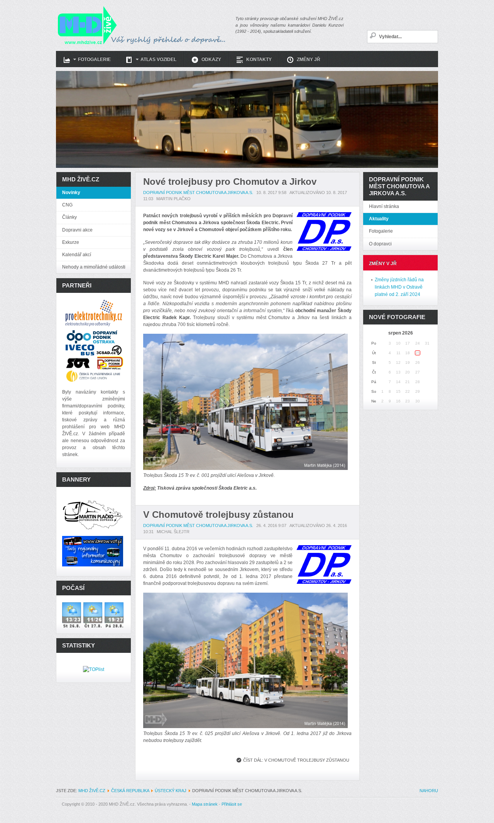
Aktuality (379, 218)
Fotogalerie (381, 231)
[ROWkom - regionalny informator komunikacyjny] (92, 550)
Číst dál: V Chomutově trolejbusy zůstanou (296, 760)
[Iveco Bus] (79, 349)
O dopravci (380, 244)
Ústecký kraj (170, 790)
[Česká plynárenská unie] (94, 376)
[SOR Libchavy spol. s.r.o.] (77, 362)
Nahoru (429, 790)
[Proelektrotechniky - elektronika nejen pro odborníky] (93, 315)
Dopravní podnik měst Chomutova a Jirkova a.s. (198, 192)
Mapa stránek (205, 804)
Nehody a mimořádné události (93, 267)
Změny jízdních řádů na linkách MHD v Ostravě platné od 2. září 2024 (399, 287)
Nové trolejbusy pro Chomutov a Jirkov (229, 181)
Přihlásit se (232, 804)
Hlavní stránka (384, 206)
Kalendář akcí (76, 254)
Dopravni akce (77, 230)
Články (69, 217)
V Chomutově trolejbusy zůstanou (218, 514)
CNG (67, 205)
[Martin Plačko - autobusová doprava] (92, 514)
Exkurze (70, 242)
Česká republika (130, 790)
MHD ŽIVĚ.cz (91, 790)
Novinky (71, 192)
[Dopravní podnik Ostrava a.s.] (92, 336)
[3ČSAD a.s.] (109, 349)
